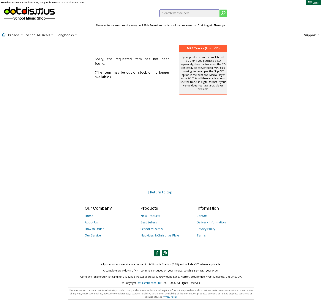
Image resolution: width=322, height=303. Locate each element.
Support (310, 35)
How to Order (94, 229)
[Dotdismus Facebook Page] (157, 253)
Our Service (93, 235)
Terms (201, 235)
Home (89, 216)
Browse (14, 35)
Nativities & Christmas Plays (160, 235)
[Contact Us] (164, 253)
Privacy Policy (206, 229)
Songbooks (65, 35)
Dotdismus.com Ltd (149, 283)
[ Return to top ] (161, 192)
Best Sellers (149, 222)
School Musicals (38, 35)
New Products (150, 216)
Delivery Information (211, 222)
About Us (91, 222)
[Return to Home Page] (3, 35)
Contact (202, 216)
